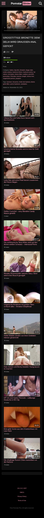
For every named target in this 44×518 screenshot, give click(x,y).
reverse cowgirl (21, 76)
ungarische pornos (9, 78)
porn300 (31, 74)
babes (12, 70)
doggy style (29, 70)
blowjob (22, 70)
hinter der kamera (24, 82)
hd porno (15, 82)
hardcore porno (28, 72)
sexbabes (24, 84)
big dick (16, 70)
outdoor (25, 74)
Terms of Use (22, 500)
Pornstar (13, 76)
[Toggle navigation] (3, 3)
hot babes (11, 74)
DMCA (22, 492)
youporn (18, 78)
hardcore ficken (17, 72)
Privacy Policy (22, 496)
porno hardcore (15, 84)
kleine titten (18, 74)
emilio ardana (7, 72)
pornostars (6, 76)
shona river (30, 76)
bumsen (9, 82)
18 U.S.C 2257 (22, 488)
